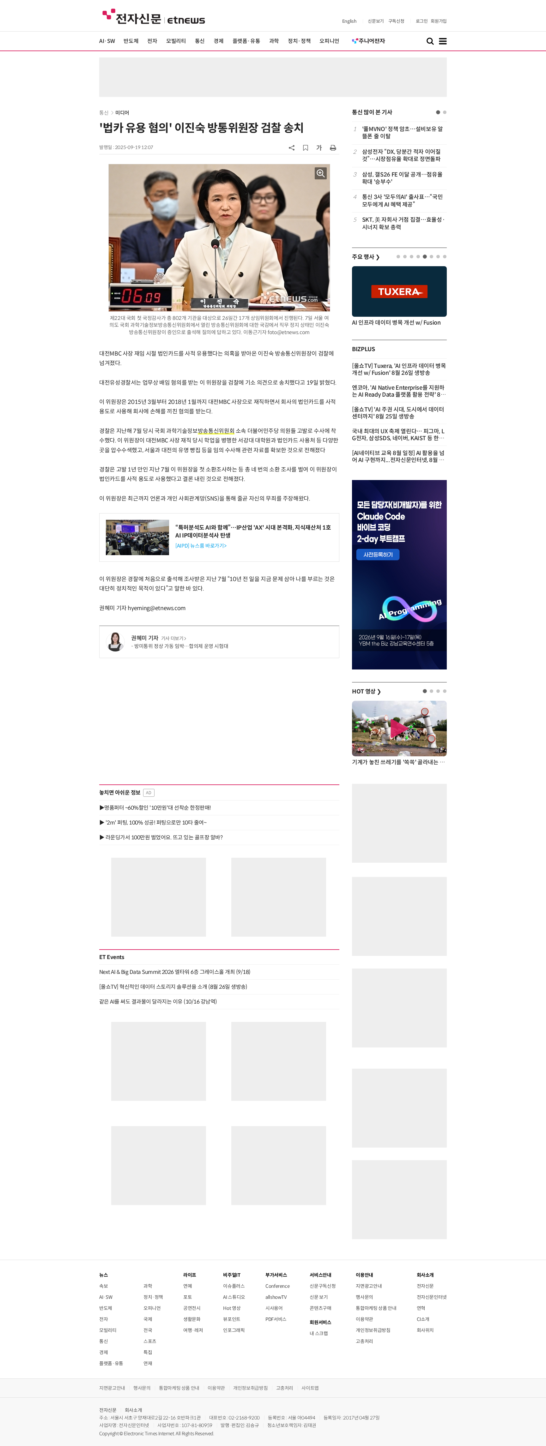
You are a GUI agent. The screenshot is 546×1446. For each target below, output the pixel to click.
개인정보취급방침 (373, 1330)
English (349, 21)
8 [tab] (444, 256)
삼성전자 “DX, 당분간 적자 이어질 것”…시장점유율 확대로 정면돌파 (401, 155)
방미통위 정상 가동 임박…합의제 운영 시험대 (181, 646)
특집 (147, 1352)
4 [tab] (418, 256)
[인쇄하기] (333, 147)
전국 (147, 1330)
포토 (187, 1297)
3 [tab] (411, 256)
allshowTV (276, 1297)
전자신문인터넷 (432, 1297)
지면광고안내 (369, 1286)
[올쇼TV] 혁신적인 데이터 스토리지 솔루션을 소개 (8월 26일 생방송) (173, 986)
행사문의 (364, 1297)
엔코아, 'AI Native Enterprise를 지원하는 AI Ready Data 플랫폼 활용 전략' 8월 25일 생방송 (399, 394)
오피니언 (329, 41)
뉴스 (103, 1275)
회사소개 (133, 1410)
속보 (103, 1286)
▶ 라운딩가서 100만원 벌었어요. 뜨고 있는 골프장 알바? (160, 837)
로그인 (422, 21)
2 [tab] (444, 112)
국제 (147, 1319)
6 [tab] (431, 256)
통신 (200, 41)
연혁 (421, 1308)
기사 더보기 (172, 638)
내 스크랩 (319, 1333)
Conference (277, 1286)
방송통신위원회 (216, 431)
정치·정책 (299, 41)
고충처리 (364, 1341)
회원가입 (439, 21)
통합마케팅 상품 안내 (376, 1308)
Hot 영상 (231, 1308)
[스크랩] (305, 148)
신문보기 (376, 21)
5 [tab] (425, 256)
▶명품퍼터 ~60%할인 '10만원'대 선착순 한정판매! (155, 807)
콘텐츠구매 (320, 1308)
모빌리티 (176, 41)
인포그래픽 (234, 1330)
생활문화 (192, 1319)
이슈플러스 (234, 1286)
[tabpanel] (399, 178)
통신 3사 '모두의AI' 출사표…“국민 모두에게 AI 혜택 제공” (402, 201)
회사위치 (425, 1330)
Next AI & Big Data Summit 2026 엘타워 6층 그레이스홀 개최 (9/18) (175, 972)
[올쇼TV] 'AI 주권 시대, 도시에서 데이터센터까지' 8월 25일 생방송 (398, 413)
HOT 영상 (366, 691)
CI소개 (423, 1319)
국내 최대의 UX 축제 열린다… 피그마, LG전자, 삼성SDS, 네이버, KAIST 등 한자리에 (398, 438)
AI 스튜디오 (234, 1297)
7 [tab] (438, 256)
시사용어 (274, 1308)
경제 (218, 41)
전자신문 (425, 1286)
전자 (152, 41)
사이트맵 (310, 1388)
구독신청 (396, 21)
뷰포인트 (231, 1319)
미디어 (122, 113)
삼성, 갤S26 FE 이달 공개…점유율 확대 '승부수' (402, 178)
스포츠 (149, 1341)
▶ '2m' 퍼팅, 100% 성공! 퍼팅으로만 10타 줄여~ (152, 822)
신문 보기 (319, 1297)
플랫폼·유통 (246, 41)
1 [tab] (438, 112)
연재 (147, 1363)
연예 (187, 1286)
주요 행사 (366, 257)
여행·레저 (193, 1330)
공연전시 (192, 1308)
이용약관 (364, 1319)
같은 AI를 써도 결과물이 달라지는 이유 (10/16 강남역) (158, 1001)
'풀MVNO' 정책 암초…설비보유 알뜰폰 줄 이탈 (402, 133)
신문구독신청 (323, 1286)
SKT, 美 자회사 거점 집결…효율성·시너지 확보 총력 (403, 223)
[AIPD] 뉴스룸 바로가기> (200, 546)
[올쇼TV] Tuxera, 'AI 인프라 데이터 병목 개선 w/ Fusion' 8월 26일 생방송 (399, 369)
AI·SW (107, 41)
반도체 (131, 41)
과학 (274, 41)
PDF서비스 (276, 1319)
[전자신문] (153, 15)
